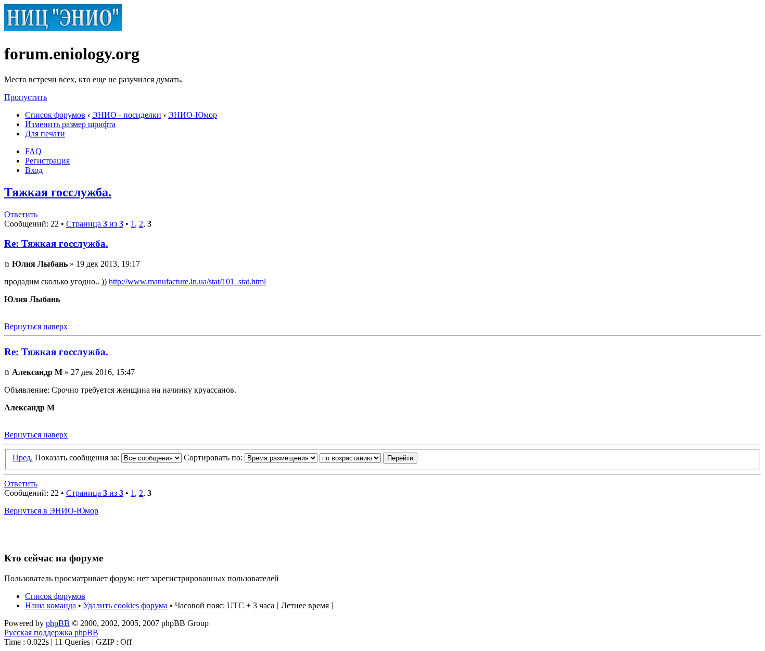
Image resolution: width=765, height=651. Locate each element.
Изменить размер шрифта (70, 124)
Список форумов (55, 114)
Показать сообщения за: (78, 457)
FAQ (33, 151)
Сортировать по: (214, 457)
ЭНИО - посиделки (126, 114)
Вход (34, 170)
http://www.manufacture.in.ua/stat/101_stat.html (187, 281)
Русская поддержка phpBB (51, 632)
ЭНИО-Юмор (192, 114)
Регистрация (47, 160)
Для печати (45, 133)
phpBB (58, 623)
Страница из (94, 223)
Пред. (22, 457)
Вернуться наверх (36, 326)
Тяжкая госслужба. (57, 192)
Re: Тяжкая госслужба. (56, 243)
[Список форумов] (63, 28)
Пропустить (25, 97)
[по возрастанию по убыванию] (368, 457)
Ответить (20, 214)
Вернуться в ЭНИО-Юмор (51, 510)
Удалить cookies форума (125, 605)
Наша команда (50, 605)
